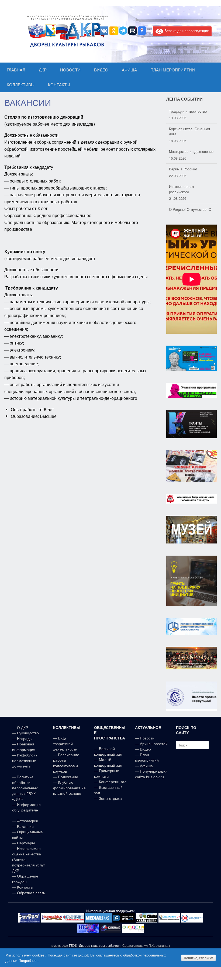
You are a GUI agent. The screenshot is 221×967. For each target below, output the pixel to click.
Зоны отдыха (110, 798)
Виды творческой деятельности (65, 743)
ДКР (43, 70)
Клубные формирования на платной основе (69, 788)
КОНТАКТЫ (59, 84)
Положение (68, 777)
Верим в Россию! (183, 168)
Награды (24, 739)
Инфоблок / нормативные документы (24, 760)
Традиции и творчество (188, 111)
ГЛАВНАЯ (16, 70)
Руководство (28, 733)
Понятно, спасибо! (198, 957)
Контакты (24, 887)
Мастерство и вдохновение (191, 151)
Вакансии (25, 826)
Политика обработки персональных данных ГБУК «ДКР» (25, 788)
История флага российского (181, 189)
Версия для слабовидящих (186, 30)
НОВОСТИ (70, 70)
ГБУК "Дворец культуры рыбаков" (94, 945)
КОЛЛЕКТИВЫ (20, 84)
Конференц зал (112, 782)
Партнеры (26, 843)
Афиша (146, 766)
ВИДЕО (101, 70)
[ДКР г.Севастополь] (66, 31)
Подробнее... (29, 960)
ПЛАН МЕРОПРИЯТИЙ (172, 70)
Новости (147, 738)
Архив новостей (154, 744)
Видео (145, 749)
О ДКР (22, 727)
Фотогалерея (27, 821)
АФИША (129, 70)
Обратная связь (30, 893)
